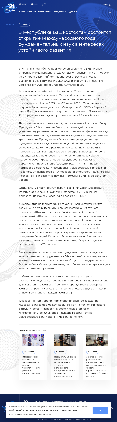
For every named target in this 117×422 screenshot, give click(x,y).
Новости (31, 12)
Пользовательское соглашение (48, 419)
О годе (22, 12)
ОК (100, 410)
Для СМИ (73, 12)
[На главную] (9, 7)
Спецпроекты (60, 12)
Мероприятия (45, 12)
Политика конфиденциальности (77, 419)
